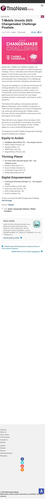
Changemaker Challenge (21, 209)
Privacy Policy (5, 437)
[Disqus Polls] (22, 284)
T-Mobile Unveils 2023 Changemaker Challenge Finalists (19, 23)
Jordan (13, 32)
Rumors (2, 451)
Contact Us (3, 440)
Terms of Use (4, 435)
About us (3, 432)
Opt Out (2, 442)
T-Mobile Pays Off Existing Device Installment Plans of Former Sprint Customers (21, 247)
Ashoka (10, 209)
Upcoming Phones (6, 453)
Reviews (3, 448)
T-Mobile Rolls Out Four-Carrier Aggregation (26, 251)
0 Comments (21, 32)
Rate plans (3, 456)
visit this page (7, 200)
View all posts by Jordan (12, 238)
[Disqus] (22, 339)
